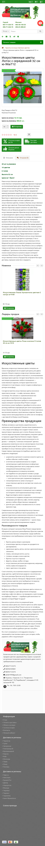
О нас (5, 720)
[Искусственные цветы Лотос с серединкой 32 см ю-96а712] (22, 87)
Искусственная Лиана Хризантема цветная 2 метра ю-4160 (22, 293)
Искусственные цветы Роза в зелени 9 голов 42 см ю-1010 (22, 342)
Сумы (5, 743)
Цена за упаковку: (9, 121)
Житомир (6, 759)
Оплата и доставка (9, 722)
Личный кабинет (9, 733)
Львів (5, 762)
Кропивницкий (8, 751)
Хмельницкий (8, 749)
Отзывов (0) (24, 158)
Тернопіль (6, 796)
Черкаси (6, 793)
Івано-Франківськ (9, 798)
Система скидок (9, 728)
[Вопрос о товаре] (29, 134)
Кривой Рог (7, 780)
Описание (9, 158)
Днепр (5, 783)
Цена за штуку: (8, 118)
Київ (4, 756)
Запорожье (7, 746)
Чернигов (6, 741)
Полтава (6, 767)
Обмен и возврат (9, 725)
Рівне (5, 764)
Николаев (6, 777)
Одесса (6, 775)
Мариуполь (7, 785)
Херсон (6, 754)
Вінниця (6, 788)
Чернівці (6, 790)
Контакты (6, 730)
